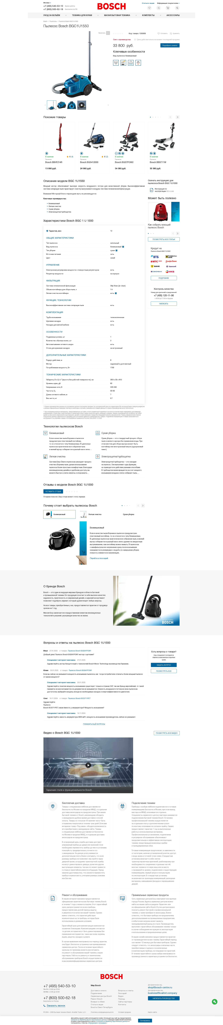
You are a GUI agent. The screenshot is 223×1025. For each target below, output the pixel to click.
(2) (107, 156)
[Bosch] (111, 6)
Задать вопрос (164, 665)
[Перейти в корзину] (168, 8)
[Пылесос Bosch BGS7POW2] (129, 136)
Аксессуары (173, 15)
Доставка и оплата (98, 991)
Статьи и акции (148, 3)
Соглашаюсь (145, 1021)
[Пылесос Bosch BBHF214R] (59, 136)
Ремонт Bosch (96, 999)
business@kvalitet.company (162, 993)
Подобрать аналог (170, 45)
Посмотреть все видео (167, 733)
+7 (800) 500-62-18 (53, 9)
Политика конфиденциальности (102, 1012)
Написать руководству (164, 998)
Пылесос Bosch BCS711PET (79, 698)
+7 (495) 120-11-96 (164, 295)
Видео (120, 996)
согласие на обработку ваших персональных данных (89, 1020)
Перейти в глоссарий (99, 558)
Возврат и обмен (98, 1002)
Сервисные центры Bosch (101, 996)
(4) (72, 156)
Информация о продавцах (97, 1023)
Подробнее (164, 278)
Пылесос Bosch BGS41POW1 (79, 651)
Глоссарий (122, 993)
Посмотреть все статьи (164, 239)
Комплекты (148, 15)
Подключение (96, 993)
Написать (163, 304)
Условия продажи (124, 1012)
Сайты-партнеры (125, 1002)
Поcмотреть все (163, 671)
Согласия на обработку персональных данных (112, 1021)
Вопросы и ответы (125, 991)
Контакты (122, 1004)
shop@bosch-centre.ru (160, 987)
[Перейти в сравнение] (158, 8)
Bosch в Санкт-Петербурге (102, 1007)
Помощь (121, 999)
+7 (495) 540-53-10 (53, 6)
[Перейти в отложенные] (149, 8)
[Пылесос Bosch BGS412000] (94, 136)
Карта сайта (152, 1012)
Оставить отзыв (53, 491)
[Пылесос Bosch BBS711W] (164, 136)
